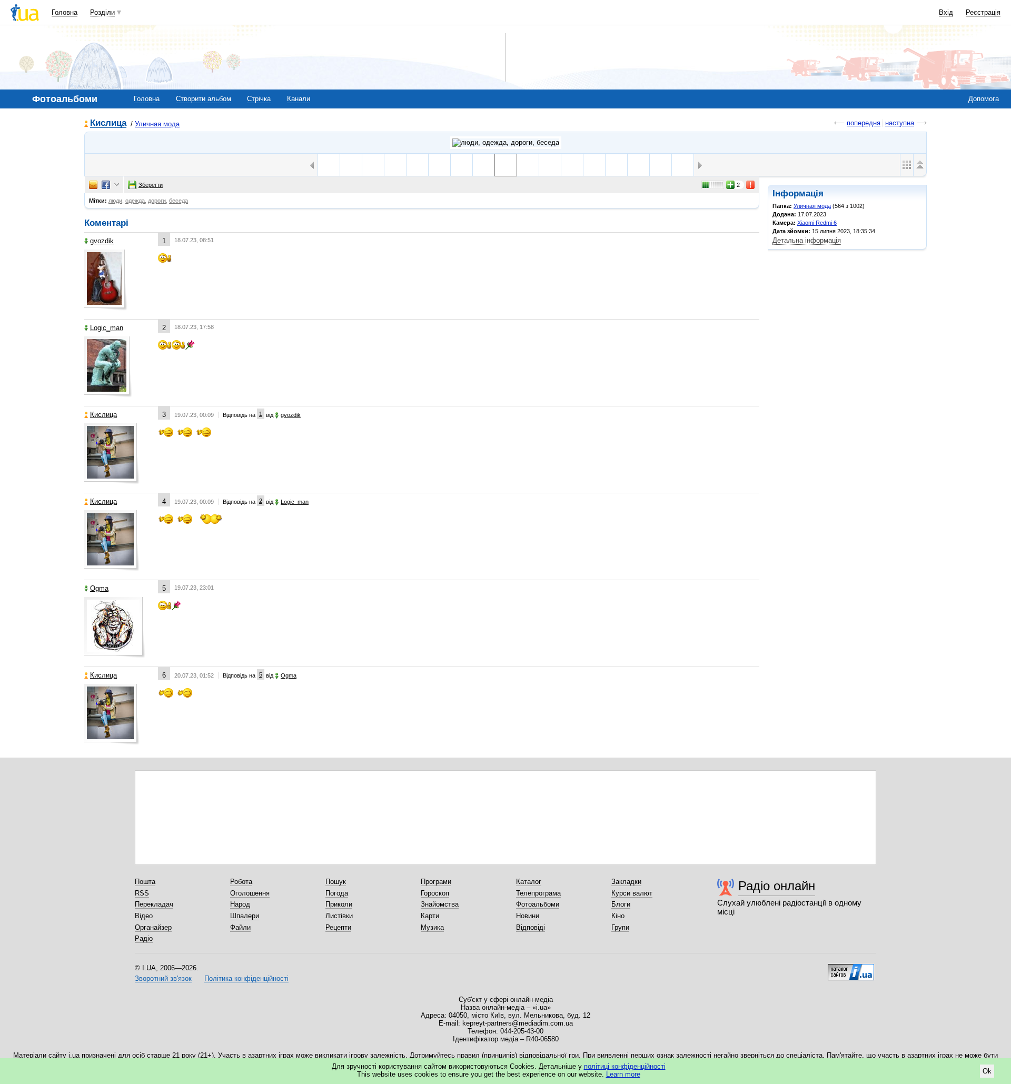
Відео (144, 916)
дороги (157, 200)
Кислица (108, 123)
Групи (620, 927)
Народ (240, 904)
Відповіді (530, 927)
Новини (527, 916)
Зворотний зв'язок (163, 978)
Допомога (983, 99)
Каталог (528, 882)
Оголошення (250, 893)
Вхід (946, 12)
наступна (899, 123)
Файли (240, 927)
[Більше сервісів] (116, 185)
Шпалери (244, 916)
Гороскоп (435, 893)
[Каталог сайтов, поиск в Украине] (851, 968)
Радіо (144, 938)
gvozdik (102, 241)
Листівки (339, 916)
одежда (135, 200)
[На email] (93, 185)
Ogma (99, 588)
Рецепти (338, 927)
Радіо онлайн (776, 886)
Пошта (145, 882)
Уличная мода (157, 124)
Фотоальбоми (537, 904)
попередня (863, 123)
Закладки (626, 882)
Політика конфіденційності (246, 978)
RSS (142, 893)
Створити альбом (203, 99)
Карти (430, 916)
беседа (178, 200)
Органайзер (153, 927)
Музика (432, 927)
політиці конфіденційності (625, 1066)
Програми (436, 882)
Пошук (335, 882)
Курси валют (631, 893)
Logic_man (106, 328)
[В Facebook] (106, 185)
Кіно (618, 916)
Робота (241, 882)
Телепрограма (538, 893)
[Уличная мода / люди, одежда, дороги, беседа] (505, 142)
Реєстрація (983, 12)
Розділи (102, 12)
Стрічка (259, 99)
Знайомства (440, 904)
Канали (298, 99)
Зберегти (150, 185)
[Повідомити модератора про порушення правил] (751, 185)
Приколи (338, 904)
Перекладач (154, 904)
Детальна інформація (806, 240)
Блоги (620, 904)
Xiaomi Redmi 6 (817, 223)
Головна (64, 12)
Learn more (623, 1074)
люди (115, 200)
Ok (987, 1071)
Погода (336, 893)
